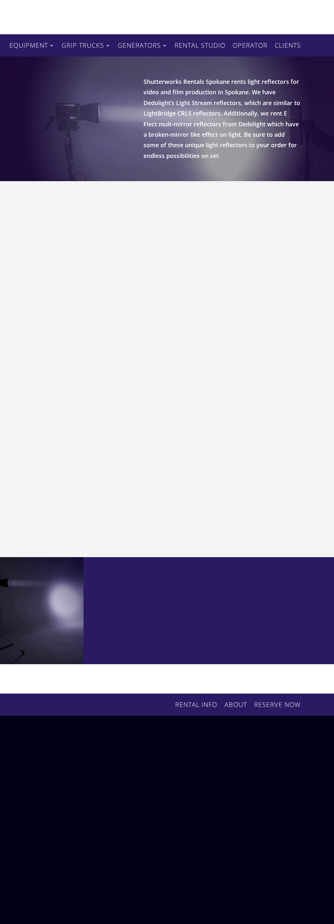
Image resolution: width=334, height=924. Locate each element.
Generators (139, 46)
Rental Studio (200, 46)
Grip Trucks (83, 46)
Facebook (133, 812)
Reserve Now (265, 17)
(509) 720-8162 (59, 767)
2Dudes (221, 892)
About (235, 705)
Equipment (28, 46)
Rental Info (196, 705)
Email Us (127, 775)
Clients (288, 46)
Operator (250, 46)
